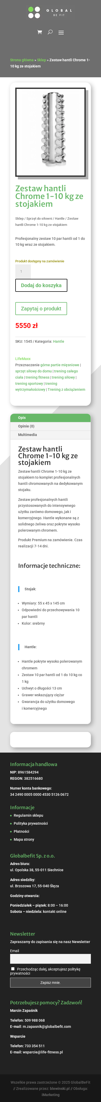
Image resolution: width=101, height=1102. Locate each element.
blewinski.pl (60, 1088)
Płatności (21, 831)
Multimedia (27, 435)
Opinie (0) (26, 426)
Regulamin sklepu (28, 815)
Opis (22, 418)
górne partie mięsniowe (59, 365)
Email (14, 951)
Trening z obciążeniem (66, 389)
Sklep (41, 60)
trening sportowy (29, 383)
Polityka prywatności (31, 823)
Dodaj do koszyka (41, 285)
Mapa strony (24, 839)
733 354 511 (35, 1046)
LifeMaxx (23, 359)
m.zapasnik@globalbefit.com (47, 1026)
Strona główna (22, 60)
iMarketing (51, 1095)
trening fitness (37, 377)
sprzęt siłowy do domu (33, 371)
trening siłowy (63, 377)
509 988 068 (35, 1020)
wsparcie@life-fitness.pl (43, 1052)
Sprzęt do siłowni (39, 218)
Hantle (59, 218)
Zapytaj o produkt (41, 308)
